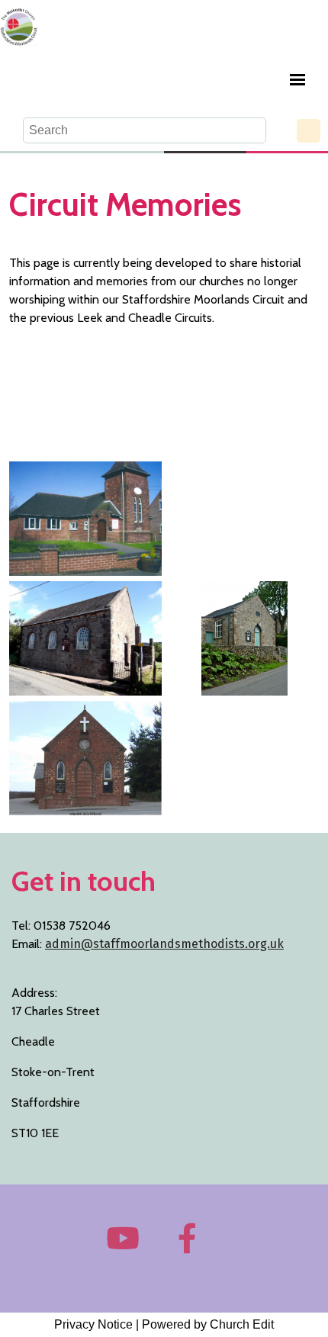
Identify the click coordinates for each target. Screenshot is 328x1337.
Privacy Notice (93, 1324)
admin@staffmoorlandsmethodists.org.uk (164, 944)
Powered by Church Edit (208, 1324)
